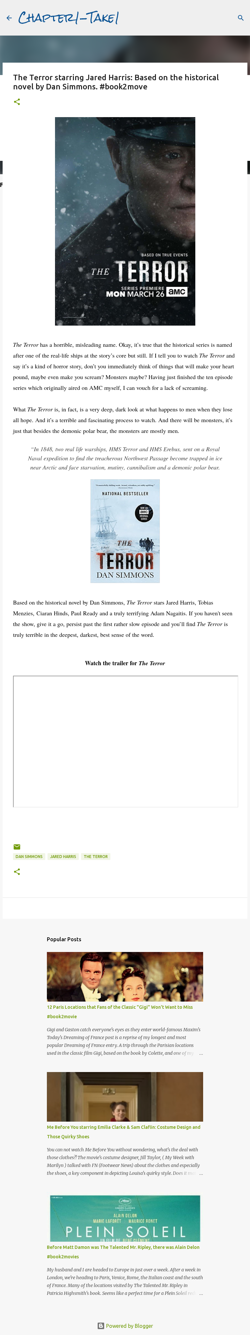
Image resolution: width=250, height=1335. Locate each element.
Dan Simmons (29, 856)
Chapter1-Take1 (69, 17)
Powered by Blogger (129, 1326)
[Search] (241, 18)
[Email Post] (17, 849)
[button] (17, 102)
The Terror (96, 856)
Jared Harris (63, 856)
